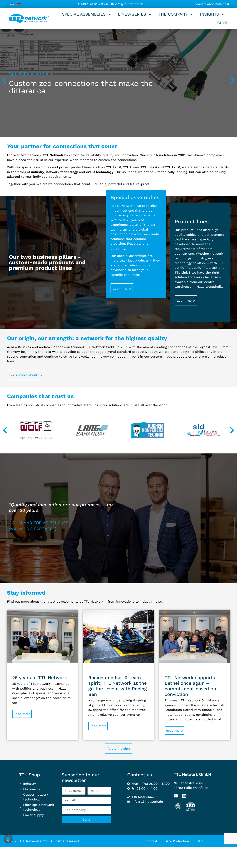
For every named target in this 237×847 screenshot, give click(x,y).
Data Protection (177, 841)
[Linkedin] (184, 796)
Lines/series (132, 14)
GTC (199, 841)
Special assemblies (84, 14)
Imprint (151, 841)
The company (173, 14)
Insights (209, 14)
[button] (4, 80)
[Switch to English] (12, 3)
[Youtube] (176, 796)
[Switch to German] (19, 3)
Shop (222, 23)
